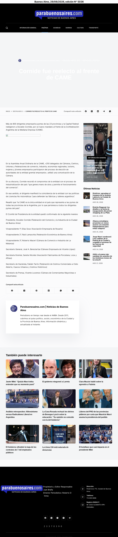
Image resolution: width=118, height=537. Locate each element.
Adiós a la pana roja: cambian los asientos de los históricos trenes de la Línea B (102, 257)
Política (45, 28)
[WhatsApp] (110, 111)
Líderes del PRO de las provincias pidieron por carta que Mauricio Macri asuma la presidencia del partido (95, 414)
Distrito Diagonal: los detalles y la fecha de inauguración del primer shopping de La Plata (102, 210)
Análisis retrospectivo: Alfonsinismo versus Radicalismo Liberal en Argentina (22, 414)
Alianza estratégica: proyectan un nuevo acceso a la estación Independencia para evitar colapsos (101, 224)
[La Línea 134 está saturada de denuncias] (58, 434)
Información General (28, 28)
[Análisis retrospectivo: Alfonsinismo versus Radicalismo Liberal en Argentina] (22, 398)
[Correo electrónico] (73, 291)
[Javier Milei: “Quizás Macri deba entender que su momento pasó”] (22, 368)
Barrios (69, 28)
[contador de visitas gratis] (53, 526)
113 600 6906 (91, 498)
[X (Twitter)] (92, 111)
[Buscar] (7, 28)
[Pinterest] (36, 291)
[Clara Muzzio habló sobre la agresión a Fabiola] (95, 368)
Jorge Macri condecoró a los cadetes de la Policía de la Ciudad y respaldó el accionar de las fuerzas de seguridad (102, 241)
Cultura (80, 28)
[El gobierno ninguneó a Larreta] (58, 368)
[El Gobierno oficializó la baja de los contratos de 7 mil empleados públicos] (22, 434)
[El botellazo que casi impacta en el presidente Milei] (95, 434)
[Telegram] (104, 111)
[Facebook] (86, 111)
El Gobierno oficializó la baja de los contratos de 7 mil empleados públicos (21, 450)
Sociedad (56, 28)
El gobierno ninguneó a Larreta (56, 382)
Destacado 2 (87, 60)
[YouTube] (63, 518)
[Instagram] (57, 518)
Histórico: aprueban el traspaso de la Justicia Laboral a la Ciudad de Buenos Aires (102, 196)
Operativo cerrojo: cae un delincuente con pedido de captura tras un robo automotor (97, 167)
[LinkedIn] (98, 111)
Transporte (93, 28)
